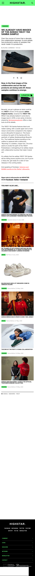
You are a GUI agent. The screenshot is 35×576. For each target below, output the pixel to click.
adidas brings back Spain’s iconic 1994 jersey (17, 317)
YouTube (28, 528)
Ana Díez (5, 47)
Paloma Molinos (11, 288)
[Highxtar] (18, 3)
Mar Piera (8, 254)
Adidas (5, 394)
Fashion (5, 26)
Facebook (9, 180)
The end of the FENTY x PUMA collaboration (17, 349)
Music (3, 254)
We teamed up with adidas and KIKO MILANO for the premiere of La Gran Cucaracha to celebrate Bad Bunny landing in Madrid (16, 250)
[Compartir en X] (17, 78)
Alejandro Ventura (11, 219)
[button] (3, 3)
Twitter (16, 180)
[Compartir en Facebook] (14, 78)
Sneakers (12, 394)
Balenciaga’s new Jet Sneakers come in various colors (15, 284)
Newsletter (23, 530)
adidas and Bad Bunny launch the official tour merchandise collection (16, 382)
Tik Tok (16, 530)
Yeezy (18, 394)
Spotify (10, 530)
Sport (3, 320)
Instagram (24, 180)
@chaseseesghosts (15, 120)
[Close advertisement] (27, 568)
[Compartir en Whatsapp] (21, 78)
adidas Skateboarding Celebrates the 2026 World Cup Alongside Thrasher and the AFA (16, 215)
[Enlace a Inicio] (17, 524)
